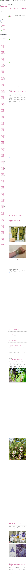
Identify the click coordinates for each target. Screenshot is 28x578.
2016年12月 (2, 173)
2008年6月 (2, 244)
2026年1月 (2, 52)
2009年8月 (2, 231)
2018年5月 (2, 154)
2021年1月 (2, 117)
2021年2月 (2, 116)
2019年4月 (2, 142)
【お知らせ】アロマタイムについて (15, 334)
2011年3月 (2, 213)
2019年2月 (2, 144)
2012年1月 (2, 205)
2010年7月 (2, 221)
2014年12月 (2, 188)
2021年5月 (2, 112)
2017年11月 (2, 161)
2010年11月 (2, 218)
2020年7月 (2, 124)
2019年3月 (2, 143)
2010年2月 (2, 226)
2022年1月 (2, 103)
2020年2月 (2, 130)
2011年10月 (2, 208)
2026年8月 (2, 45)
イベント (12, 329)
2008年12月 (2, 240)
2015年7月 (2, 186)
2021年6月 (2, 111)
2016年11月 (2, 174)
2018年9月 (2, 150)
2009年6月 (2, 233)
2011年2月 (2, 214)
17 (2, 38)
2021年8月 (2, 109)
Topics (9, 86)
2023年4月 (2, 86)
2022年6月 (2, 97)
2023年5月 (2, 85)
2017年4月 (2, 169)
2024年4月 (2, 72)
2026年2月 (2, 51)
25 (3, 39)
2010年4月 (2, 225)
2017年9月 (2, 163)
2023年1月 (2, 90)
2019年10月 (2, 135)
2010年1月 (2, 227)
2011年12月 (2, 206)
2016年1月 (2, 181)
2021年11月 (2, 105)
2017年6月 (2, 167)
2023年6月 (2, 84)
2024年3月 (2, 73)
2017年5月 (2, 168)
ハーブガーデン (18, 86)
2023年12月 (2, 77)
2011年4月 (2, 212)
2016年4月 (2, 180)
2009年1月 (2, 239)
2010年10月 (2, 219)
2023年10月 (2, 79)
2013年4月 (2, 195)
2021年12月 (2, 104)
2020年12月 (2, 118)
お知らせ (12, 86)
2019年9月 (2, 136)
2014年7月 (2, 189)
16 (1, 38)
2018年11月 (2, 148)
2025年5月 (2, 58)
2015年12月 (2, 182)
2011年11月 (2, 207)
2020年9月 (2, 122)
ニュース (15, 86)
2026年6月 (2, 47)
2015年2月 (2, 187)
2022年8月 (2, 96)
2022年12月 (2, 91)
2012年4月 (2, 201)
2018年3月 (2, 156)
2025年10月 (2, 54)
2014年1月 (2, 193)
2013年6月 (2, 194)
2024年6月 (2, 70)
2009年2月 (2, 238)
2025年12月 (2, 53)
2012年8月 (2, 200)
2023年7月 (2, 83)
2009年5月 (2, 234)
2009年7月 (2, 232)
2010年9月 (2, 220)
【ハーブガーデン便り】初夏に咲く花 (15, 359)
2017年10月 (2, 162)
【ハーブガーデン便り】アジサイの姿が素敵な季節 (17, 8)
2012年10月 (2, 199)
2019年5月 (2, 141)
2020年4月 (2, 128)
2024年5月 (2, 71)
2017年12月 (2, 160)
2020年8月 (2, 123)
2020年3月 (2, 129)
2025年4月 (2, 59)
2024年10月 (2, 65)
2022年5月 (2, 98)
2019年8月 (2, 137)
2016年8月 (2, 176)
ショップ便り (15, 215)
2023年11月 (2, 78)
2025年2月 (2, 60)
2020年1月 (2, 131)
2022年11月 (2, 92)
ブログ (21, 86)
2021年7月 (2, 110)
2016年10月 (2, 175)
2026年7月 (2, 46)
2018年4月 (2, 155)
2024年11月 (2, 64)
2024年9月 (2, 66)
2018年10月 (2, 149)
